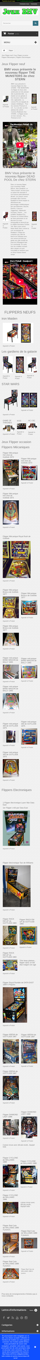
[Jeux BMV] (20, 11)
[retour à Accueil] (4, 50)
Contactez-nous (24, 4)
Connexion (34, 4)
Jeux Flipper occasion (21, 55)
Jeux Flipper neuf (7, 55)
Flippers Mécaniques (8, 57)
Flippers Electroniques (23, 57)
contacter (9, 1296)
